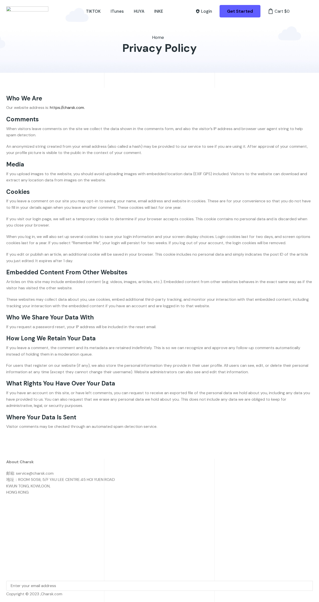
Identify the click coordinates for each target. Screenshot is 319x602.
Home (158, 37)
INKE (158, 11)
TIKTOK (93, 11)
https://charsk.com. (67, 107)
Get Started (240, 11)
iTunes (117, 11)
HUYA (139, 11)
